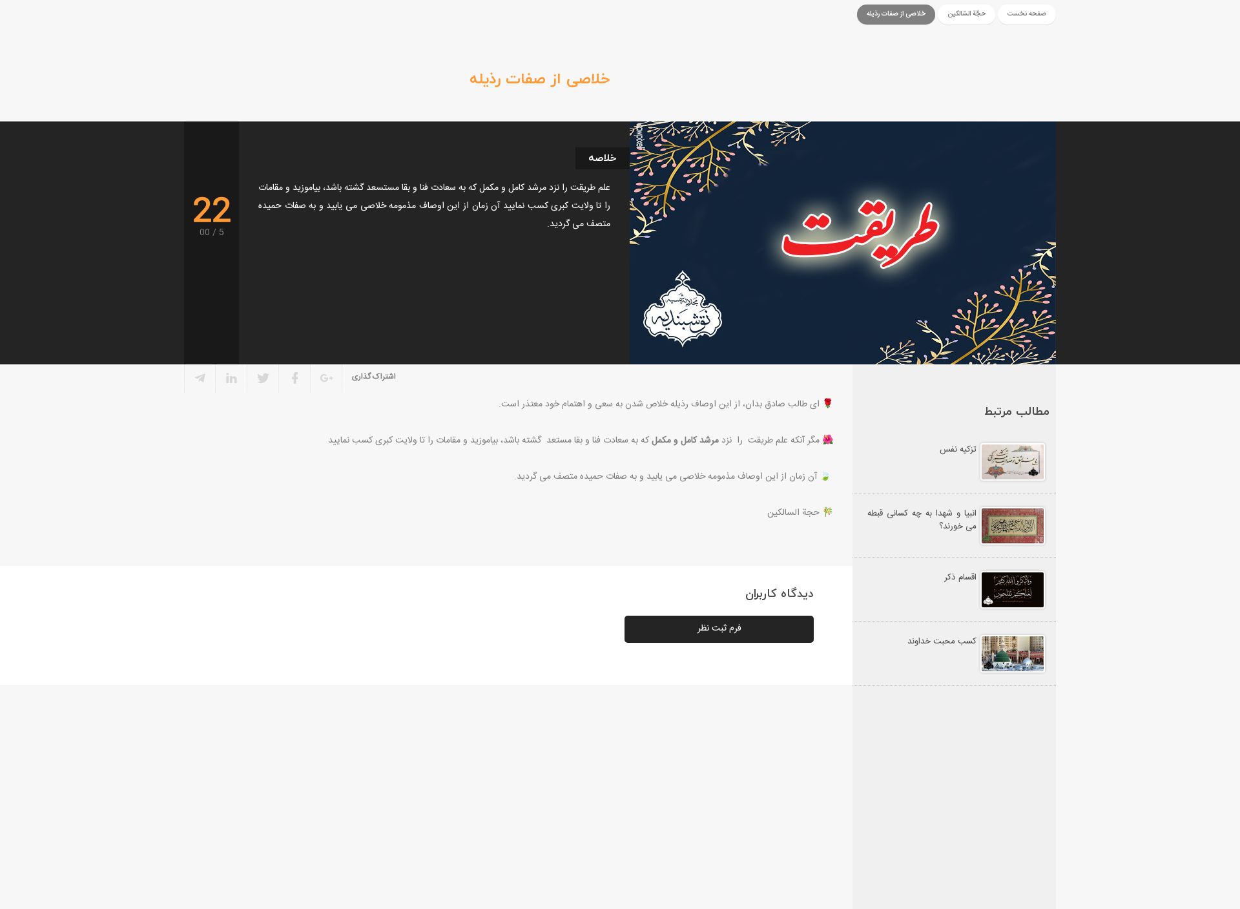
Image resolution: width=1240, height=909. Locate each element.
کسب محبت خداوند (941, 641)
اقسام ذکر (960, 577)
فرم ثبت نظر (719, 628)
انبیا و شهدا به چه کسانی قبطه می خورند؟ (921, 520)
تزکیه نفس (958, 449)
